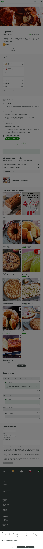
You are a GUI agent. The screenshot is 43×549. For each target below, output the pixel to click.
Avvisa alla (21, 547)
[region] (21, 540)
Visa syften (12, 547)
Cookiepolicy (37, 538)
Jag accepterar (30, 547)
